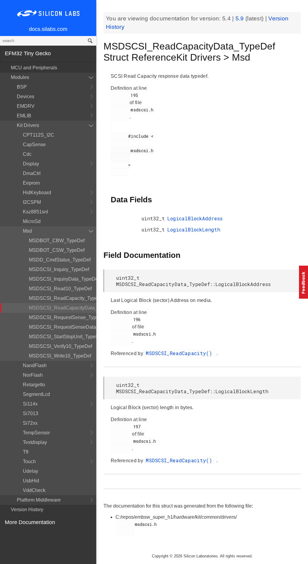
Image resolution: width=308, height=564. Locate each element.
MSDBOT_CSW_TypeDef (57, 250)
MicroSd (32, 221)
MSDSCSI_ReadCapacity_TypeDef (62, 298)
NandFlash (35, 365)
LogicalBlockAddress (195, 218)
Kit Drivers (28, 125)
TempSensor (36, 432)
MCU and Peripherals (34, 67)
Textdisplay (35, 442)
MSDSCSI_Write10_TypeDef (60, 355)
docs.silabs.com (48, 29)
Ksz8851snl (35, 211)
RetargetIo (34, 384)
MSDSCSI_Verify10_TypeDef (60, 346)
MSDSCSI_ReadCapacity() (180, 353)
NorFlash (33, 375)
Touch (29, 461)
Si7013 (30, 413)
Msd (27, 231)
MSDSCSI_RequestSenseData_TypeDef (62, 327)
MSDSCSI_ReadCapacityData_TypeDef (62, 307)
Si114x (30, 403)
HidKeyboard (37, 192)
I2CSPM (32, 202)
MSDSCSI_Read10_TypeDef (60, 288)
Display (31, 163)
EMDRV (26, 106)
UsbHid (31, 480)
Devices (25, 96)
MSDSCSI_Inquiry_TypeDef (59, 269)
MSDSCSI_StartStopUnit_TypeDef (62, 336)
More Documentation (30, 522)
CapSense (34, 144)
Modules (20, 77)
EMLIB (24, 115)
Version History (27, 509)
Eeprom (31, 182)
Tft (25, 451)
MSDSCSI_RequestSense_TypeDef (62, 317)
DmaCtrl (32, 173)
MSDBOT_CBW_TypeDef (57, 240)
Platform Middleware (39, 499)
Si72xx (30, 423)
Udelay (30, 471)
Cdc (27, 154)
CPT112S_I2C (38, 134)
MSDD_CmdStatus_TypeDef (60, 259)
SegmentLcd (36, 394)
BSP (22, 86)
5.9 (240, 18)
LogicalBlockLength (193, 229)
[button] (303, 282)
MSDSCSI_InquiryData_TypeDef (62, 279)
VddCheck (34, 490)
